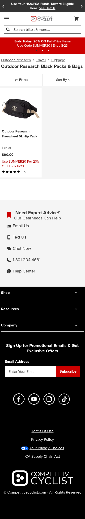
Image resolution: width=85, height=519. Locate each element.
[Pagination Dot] (36, 50)
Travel (41, 60)
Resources (10, 309)
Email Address (17, 361)
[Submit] (8, 29)
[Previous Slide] (3, 6)
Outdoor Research (16, 60)
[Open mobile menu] (6, 18)
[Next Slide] (81, 6)
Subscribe (68, 371)
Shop (5, 292)
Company (9, 325)
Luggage (58, 60)
